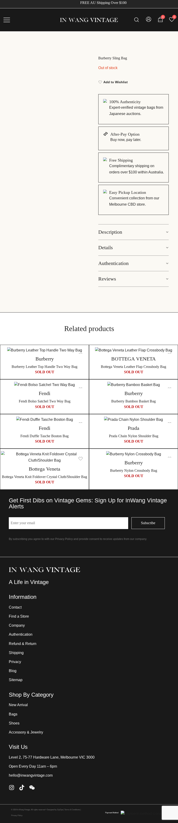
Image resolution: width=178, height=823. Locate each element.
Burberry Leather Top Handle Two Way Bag (44, 367)
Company (17, 625)
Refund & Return (22, 644)
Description (110, 232)
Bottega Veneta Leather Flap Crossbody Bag (133, 367)
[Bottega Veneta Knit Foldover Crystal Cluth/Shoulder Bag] (44, 457)
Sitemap (15, 680)
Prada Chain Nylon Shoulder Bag (133, 436)
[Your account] (148, 19)
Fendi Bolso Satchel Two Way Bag (44, 401)
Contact (15, 607)
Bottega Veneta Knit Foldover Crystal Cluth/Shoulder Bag (44, 477)
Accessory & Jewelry (26, 732)
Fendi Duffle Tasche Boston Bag (44, 436)
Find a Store (19, 616)
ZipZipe (60, 810)
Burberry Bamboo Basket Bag (133, 401)
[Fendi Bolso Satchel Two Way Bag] (44, 385)
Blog (12, 671)
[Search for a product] (137, 20)
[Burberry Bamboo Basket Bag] (133, 385)
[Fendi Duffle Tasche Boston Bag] (44, 420)
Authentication (113, 263)
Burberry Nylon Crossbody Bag (133, 470)
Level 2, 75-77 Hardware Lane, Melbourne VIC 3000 (52, 757)
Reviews (107, 279)
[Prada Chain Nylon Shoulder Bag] (133, 420)
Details (105, 247)
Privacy (15, 662)
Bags (13, 714)
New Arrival (18, 705)
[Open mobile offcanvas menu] (6, 20)
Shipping (16, 653)
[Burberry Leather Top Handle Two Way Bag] (44, 350)
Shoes (14, 723)
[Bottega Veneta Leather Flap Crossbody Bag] (133, 350)
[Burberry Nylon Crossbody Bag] (133, 454)
